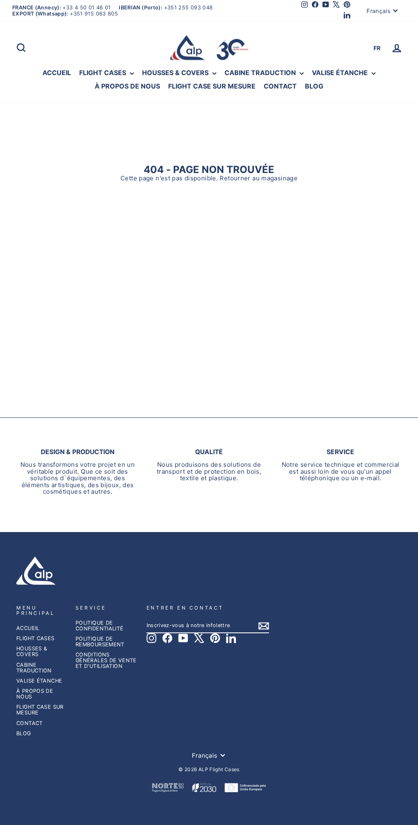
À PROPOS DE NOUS (127, 86)
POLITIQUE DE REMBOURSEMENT (100, 642)
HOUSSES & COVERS (176, 73)
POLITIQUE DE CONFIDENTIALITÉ (100, 626)
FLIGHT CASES (103, 73)
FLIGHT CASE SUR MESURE (212, 86)
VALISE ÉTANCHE (340, 73)
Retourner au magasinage (259, 178)
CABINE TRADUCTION (261, 73)
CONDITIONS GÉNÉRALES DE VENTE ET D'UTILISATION (106, 660)
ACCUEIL (56, 73)
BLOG (314, 86)
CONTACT (280, 86)
